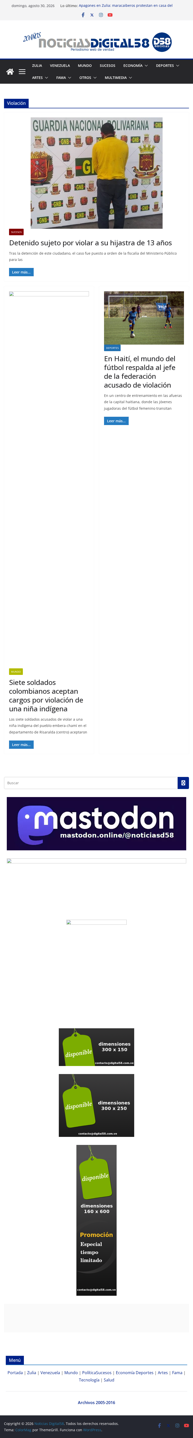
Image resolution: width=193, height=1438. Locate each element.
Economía (132, 65)
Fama (61, 77)
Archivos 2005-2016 (96, 1402)
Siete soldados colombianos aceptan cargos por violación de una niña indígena (46, 695)
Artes (37, 77)
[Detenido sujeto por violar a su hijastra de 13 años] (96, 173)
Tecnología (89, 1380)
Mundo (85, 65)
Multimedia (116, 77)
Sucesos (107, 65)
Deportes (112, 348)
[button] (145, 65)
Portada (15, 1372)
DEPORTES (165, 65)
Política (89, 1372)
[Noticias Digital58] (10, 72)
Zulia (37, 65)
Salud (109, 1380)
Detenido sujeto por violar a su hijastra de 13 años (90, 242)
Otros (85, 77)
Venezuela (60, 65)
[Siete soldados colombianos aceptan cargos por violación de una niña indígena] (49, 479)
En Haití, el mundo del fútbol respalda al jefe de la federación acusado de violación (139, 372)
